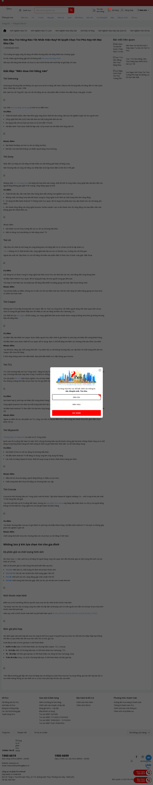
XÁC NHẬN (76, 413)
